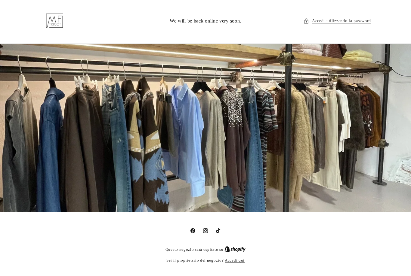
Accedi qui (235, 260)
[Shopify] (235, 249)
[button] (337, 21)
